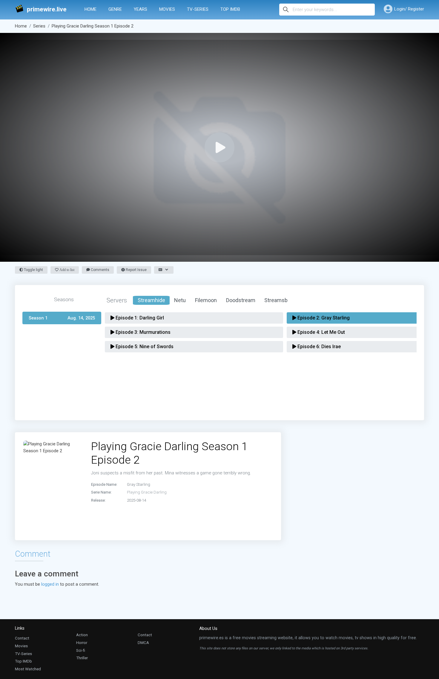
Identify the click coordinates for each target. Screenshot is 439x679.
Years (140, 9)
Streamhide (151, 300)
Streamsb (276, 300)
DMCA (143, 642)
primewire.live (47, 9)
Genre (115, 9)
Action (82, 634)
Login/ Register (409, 9)
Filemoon (206, 300)
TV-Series (197, 9)
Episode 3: (142, 332)
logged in (50, 584)
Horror (81, 642)
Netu (180, 300)
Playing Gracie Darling (147, 492)
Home (90, 9)
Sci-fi (80, 650)
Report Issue (136, 270)
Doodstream (240, 300)
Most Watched (28, 668)
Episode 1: (139, 318)
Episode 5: (144, 346)
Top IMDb (230, 9)
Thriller (82, 657)
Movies (167, 9)
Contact (22, 638)
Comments (99, 270)
